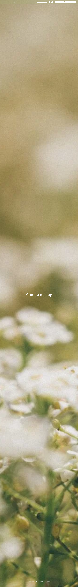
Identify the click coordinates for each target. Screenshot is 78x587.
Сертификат (22, 2)
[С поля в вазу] (50, 2)
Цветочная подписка (13, 2)
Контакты (32, 2)
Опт (27, 2)
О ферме (4, 2)
